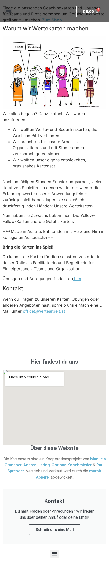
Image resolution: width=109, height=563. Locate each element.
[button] (8, 12)
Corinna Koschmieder (72, 465)
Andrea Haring (36, 465)
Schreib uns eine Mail (54, 529)
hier (77, 278)
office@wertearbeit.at (44, 311)
